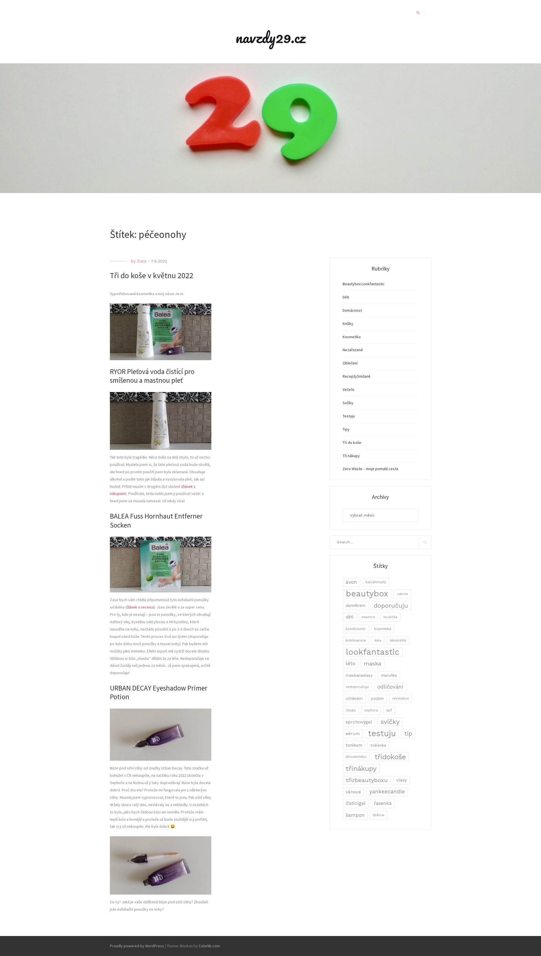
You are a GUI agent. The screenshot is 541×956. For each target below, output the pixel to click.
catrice (402, 594)
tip (408, 733)
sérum (353, 733)
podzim (377, 698)
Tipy (346, 429)
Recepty (350, 376)
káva (377, 640)
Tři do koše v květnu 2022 (151, 275)
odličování (390, 687)
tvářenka (378, 745)
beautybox (367, 593)
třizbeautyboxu (367, 780)
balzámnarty (375, 582)
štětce (378, 815)
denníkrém (355, 605)
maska (372, 663)
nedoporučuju (357, 687)
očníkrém (354, 698)
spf (389, 710)
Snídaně (363, 376)
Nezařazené (353, 349)
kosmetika (382, 629)
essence (368, 617)
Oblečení (350, 363)
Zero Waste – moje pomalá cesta (370, 468)
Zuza (141, 261)
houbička (390, 617)
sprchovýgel (359, 722)
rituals (351, 710)
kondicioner (356, 629)
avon (351, 582)
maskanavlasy (359, 675)
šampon (355, 815)
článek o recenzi (140, 607)
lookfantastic (373, 652)
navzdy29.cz (270, 37)
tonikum (354, 745)
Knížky (348, 323)
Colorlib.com (209, 945)
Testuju (349, 416)
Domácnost (352, 310)
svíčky (390, 722)
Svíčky (348, 402)
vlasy (401, 780)
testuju (382, 733)
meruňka (389, 675)
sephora (371, 710)
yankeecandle (387, 792)
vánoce (353, 792)
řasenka (383, 803)
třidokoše (390, 757)
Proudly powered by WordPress (137, 945)
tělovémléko (356, 757)
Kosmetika (352, 336)
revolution (400, 698)
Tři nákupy (351, 455)
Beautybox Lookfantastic (364, 283)
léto (350, 663)
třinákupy (361, 768)
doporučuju (391, 605)
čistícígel (355, 803)
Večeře (348, 389)
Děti (346, 297)
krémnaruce (356, 640)
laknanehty (398, 640)
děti (349, 616)
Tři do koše (352, 442)
